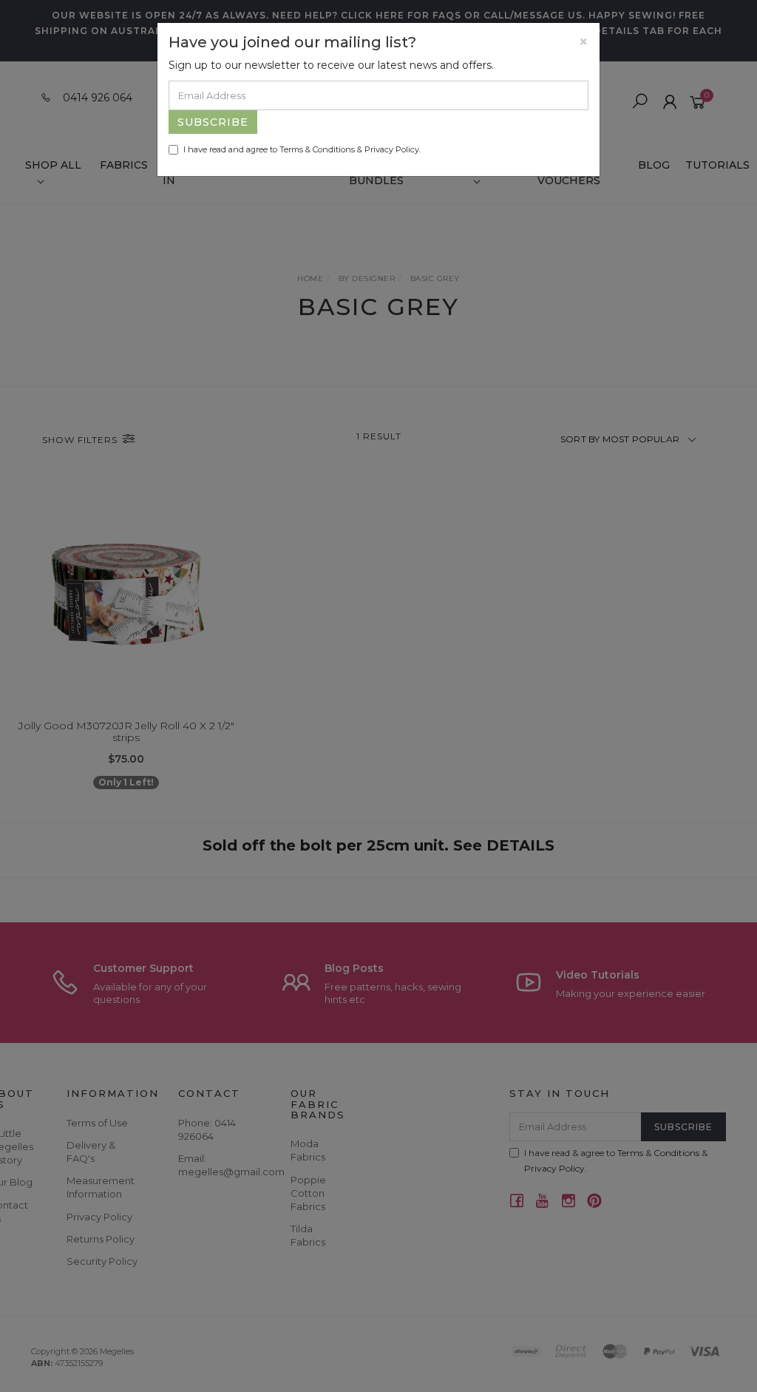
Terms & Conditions (317, 149)
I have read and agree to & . (302, 149)
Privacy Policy (391, 149)
